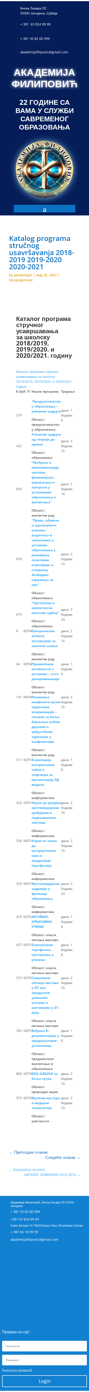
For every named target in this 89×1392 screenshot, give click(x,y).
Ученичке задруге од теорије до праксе (46, 439)
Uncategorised (21, 280)
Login (45, 1381)
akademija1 (23, 275)
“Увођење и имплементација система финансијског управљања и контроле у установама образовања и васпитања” (45, 482)
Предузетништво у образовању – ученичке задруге (46, 406)
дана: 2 (66, 441)
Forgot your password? (17, 1370)
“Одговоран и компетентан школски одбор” (45, 608)
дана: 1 (66, 410)
